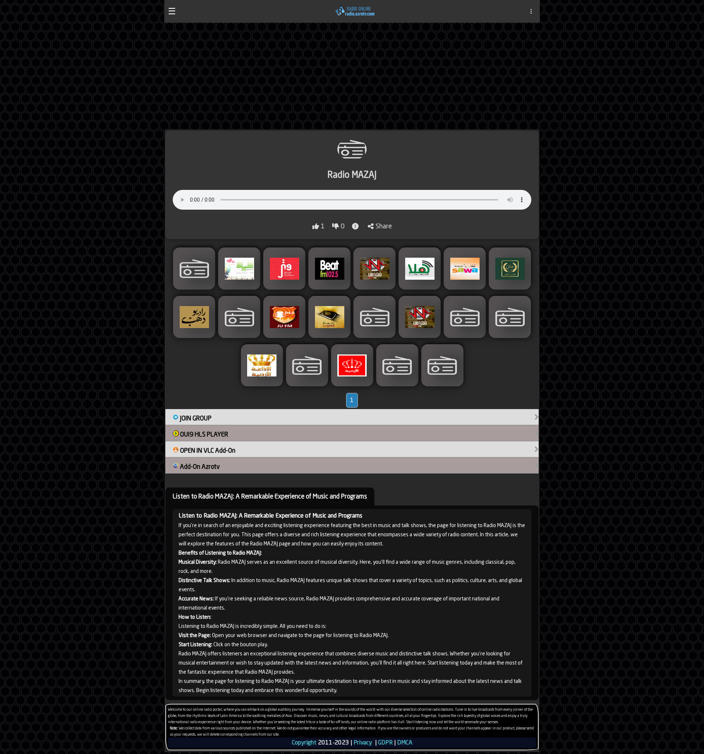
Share (383, 226)
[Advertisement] (352, 76)
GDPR (385, 742)
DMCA (404, 742)
